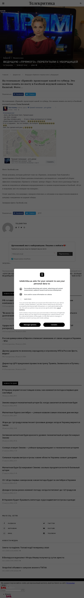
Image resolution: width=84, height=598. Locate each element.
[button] (42, 299)
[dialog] (42, 299)
